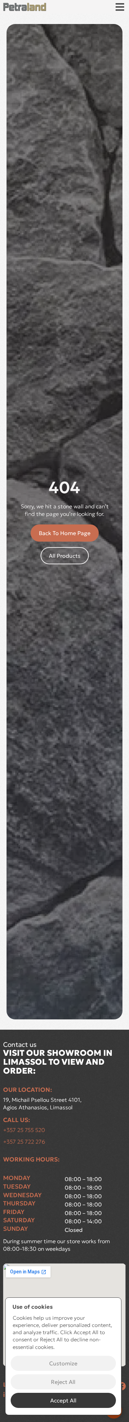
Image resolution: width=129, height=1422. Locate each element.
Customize (63, 1363)
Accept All (63, 1400)
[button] (120, 7)
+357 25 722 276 (24, 1141)
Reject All (63, 1381)
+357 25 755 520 (24, 1129)
